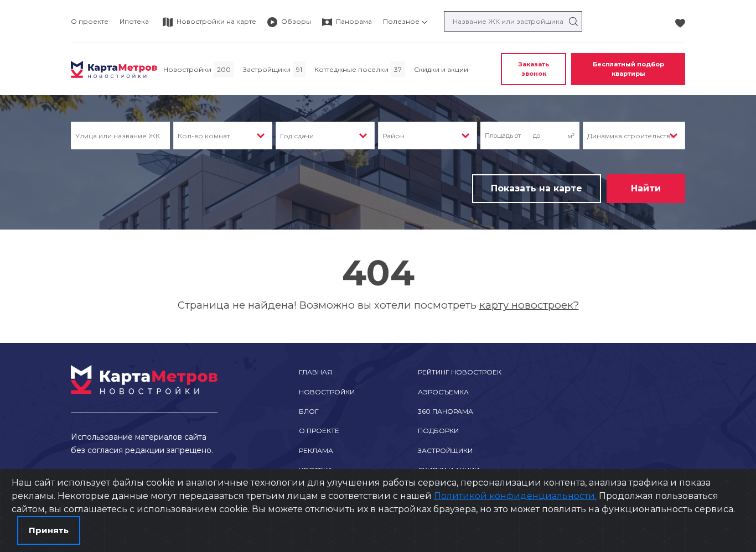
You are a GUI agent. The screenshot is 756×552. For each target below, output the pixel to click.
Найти (646, 188)
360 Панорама (445, 411)
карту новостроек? (529, 305)
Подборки (438, 430)
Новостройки (327, 392)
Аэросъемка (443, 392)
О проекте (89, 21)
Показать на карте (536, 188)
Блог (309, 411)
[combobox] (222, 135)
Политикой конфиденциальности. (515, 496)
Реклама (316, 450)
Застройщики (445, 450)
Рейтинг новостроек (459, 372)
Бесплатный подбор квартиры (628, 68)
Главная (315, 372)
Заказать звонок (533, 68)
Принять (49, 530)
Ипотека (134, 21)
